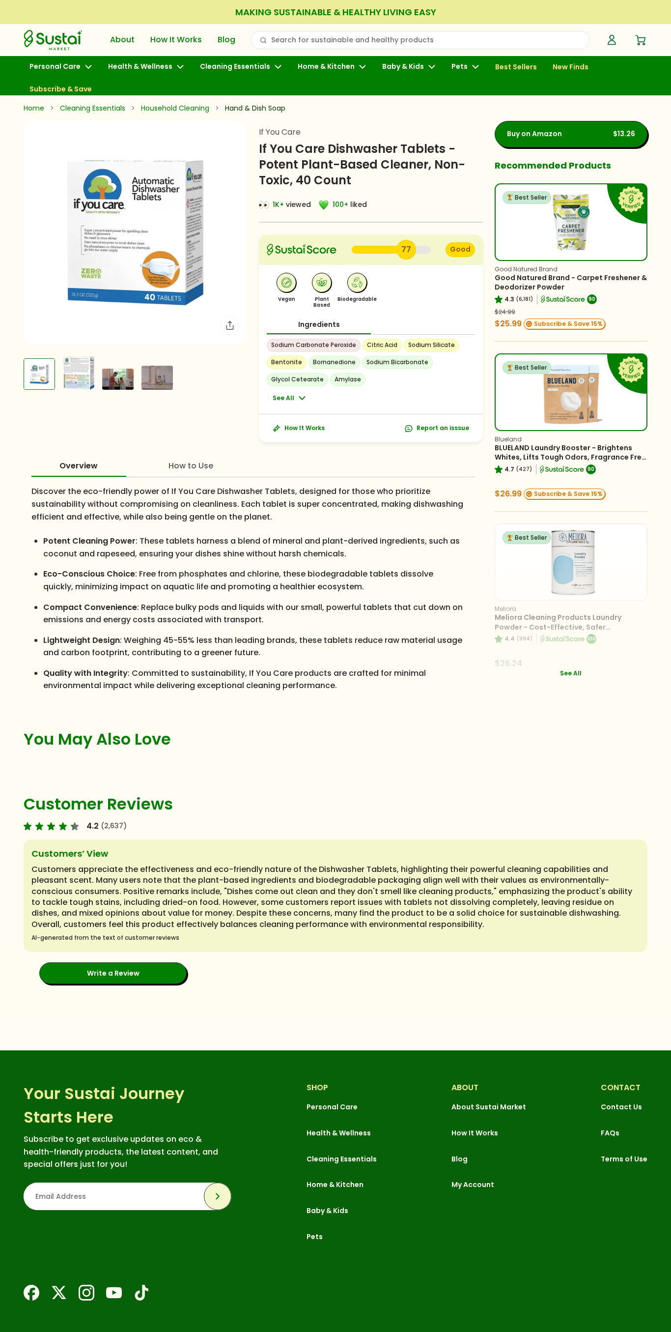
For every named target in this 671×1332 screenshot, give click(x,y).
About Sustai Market (488, 1107)
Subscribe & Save (60, 89)
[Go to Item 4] (157, 378)
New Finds (570, 67)
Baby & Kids (403, 66)
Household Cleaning (175, 108)
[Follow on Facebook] (31, 1293)
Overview (78, 465)
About (122, 40)
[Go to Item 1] (39, 374)
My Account (472, 1184)
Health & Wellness (140, 66)
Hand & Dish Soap (255, 108)
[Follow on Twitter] (59, 1293)
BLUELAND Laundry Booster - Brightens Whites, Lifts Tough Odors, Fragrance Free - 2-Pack (570, 457)
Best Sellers (516, 67)
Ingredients (319, 324)
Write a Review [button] (113, 973)
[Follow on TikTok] (141, 1293)
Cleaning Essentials (235, 66)
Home (34, 108)
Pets (459, 66)
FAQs (610, 1133)
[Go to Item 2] (78, 373)
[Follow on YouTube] (114, 1293)
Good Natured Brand (526, 269)
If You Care (280, 132)
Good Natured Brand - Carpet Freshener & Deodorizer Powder (571, 282)
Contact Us (621, 1107)
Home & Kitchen (326, 66)
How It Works (176, 40)
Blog (226, 40)
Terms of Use (624, 1159)
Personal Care (55, 66)
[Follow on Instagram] (86, 1293)
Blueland (508, 439)
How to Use (190, 465)
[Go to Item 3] (118, 379)
